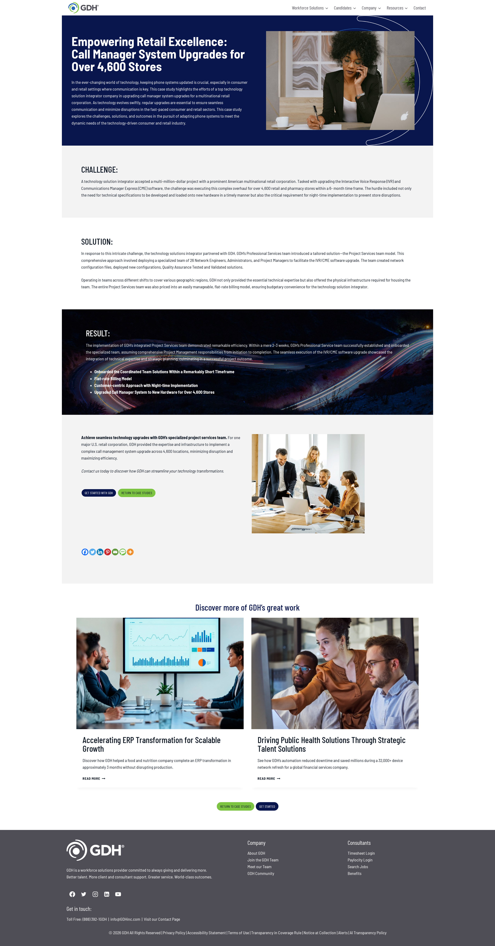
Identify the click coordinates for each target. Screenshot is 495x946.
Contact (420, 7)
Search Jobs (358, 866)
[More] (130, 552)
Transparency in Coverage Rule (276, 932)
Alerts (343, 932)
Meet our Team (259, 866)
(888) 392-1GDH (95, 918)
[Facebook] (85, 552)
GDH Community (261, 873)
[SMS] (122, 552)
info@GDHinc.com (125, 918)
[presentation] (160, 673)
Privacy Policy (174, 932)
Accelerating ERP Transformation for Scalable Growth (152, 743)
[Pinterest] (107, 552)
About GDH (256, 852)
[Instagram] (95, 894)
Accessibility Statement (206, 932)
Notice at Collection (320, 932)
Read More (93, 778)
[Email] (115, 552)
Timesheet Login (361, 852)
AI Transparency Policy (368, 932)
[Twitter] (92, 552)
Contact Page (169, 918)
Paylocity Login (360, 859)
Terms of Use (238, 932)
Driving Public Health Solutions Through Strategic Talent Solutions (332, 743)
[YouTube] (118, 894)
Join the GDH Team (263, 859)
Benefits (354, 873)
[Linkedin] (100, 552)
